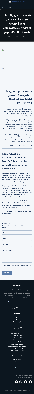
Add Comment (7, 251)
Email (5, 238)
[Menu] (31, 3)
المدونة (17, 320)
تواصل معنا (17, 322)
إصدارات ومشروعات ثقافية (21, 37)
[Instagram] (25, 382)
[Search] (10, 7)
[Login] (6, 7)
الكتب (17, 311)
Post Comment (7, 272)
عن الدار (17, 318)
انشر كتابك (17, 315)
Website (5, 244)
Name (5, 232)
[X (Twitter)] (21, 382)
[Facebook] (16, 382)
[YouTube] (30, 382)
